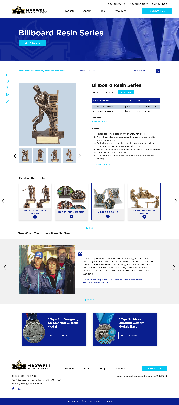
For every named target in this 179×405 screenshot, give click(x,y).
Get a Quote (32, 43)
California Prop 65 (101, 165)
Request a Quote (123, 376)
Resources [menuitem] (120, 11)
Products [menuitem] (69, 11)
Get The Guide (59, 335)
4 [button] (93, 299)
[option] (47, 114)
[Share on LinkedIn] (8, 95)
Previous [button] (15, 156)
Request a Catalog (143, 376)
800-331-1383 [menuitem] (159, 4)
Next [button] (80, 156)
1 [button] (87, 228)
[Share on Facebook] (8, 82)
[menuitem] (116, 4)
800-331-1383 (18, 376)
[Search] (158, 71)
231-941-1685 (32, 376)
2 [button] (89, 228)
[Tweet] (7, 88)
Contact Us (157, 11)
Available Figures (100, 122)
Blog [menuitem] (102, 11)
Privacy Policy (71, 401)
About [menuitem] (87, 11)
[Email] (8, 75)
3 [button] (92, 228)
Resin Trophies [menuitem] (36, 71)
